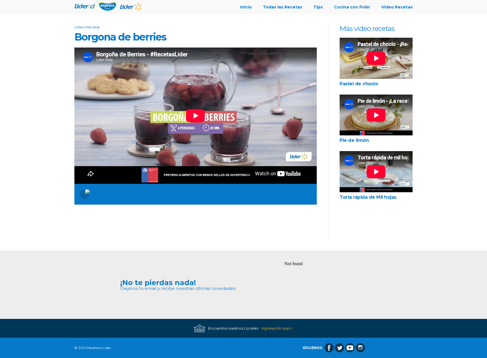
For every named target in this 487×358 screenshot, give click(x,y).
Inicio (246, 7)
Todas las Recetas (282, 7)
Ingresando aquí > (277, 328)
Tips (318, 7)
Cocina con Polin (352, 7)
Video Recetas (397, 7)
